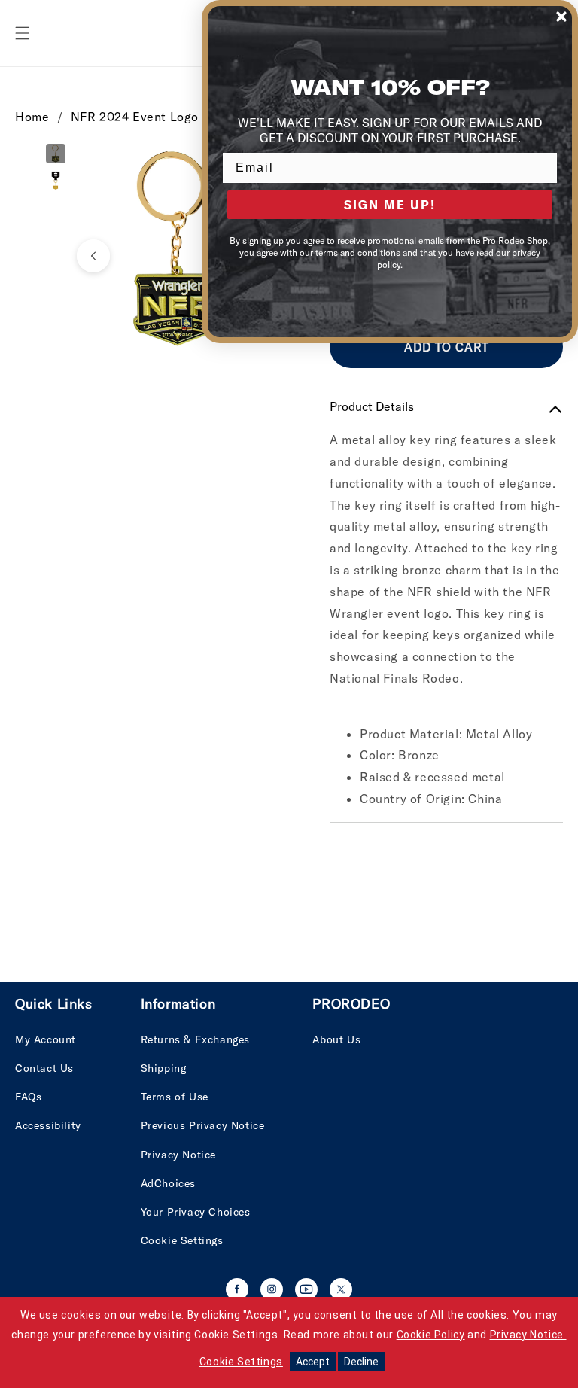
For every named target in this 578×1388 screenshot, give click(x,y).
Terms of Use (174, 1096)
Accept (313, 1362)
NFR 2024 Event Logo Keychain (164, 116)
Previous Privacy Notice (203, 1125)
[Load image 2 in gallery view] (55, 180)
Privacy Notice (178, 1154)
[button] (22, 33)
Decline (361, 1362)
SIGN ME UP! (390, 204)
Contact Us (44, 1068)
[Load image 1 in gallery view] (55, 153)
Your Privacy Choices (196, 1212)
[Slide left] (93, 255)
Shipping (164, 1068)
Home (32, 116)
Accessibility (48, 1125)
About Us (336, 1039)
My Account (45, 1039)
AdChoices (168, 1183)
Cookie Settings (182, 1240)
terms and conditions (357, 252)
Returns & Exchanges (195, 1039)
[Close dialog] (561, 17)
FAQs (28, 1096)
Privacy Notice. (528, 1335)
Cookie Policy (431, 1335)
